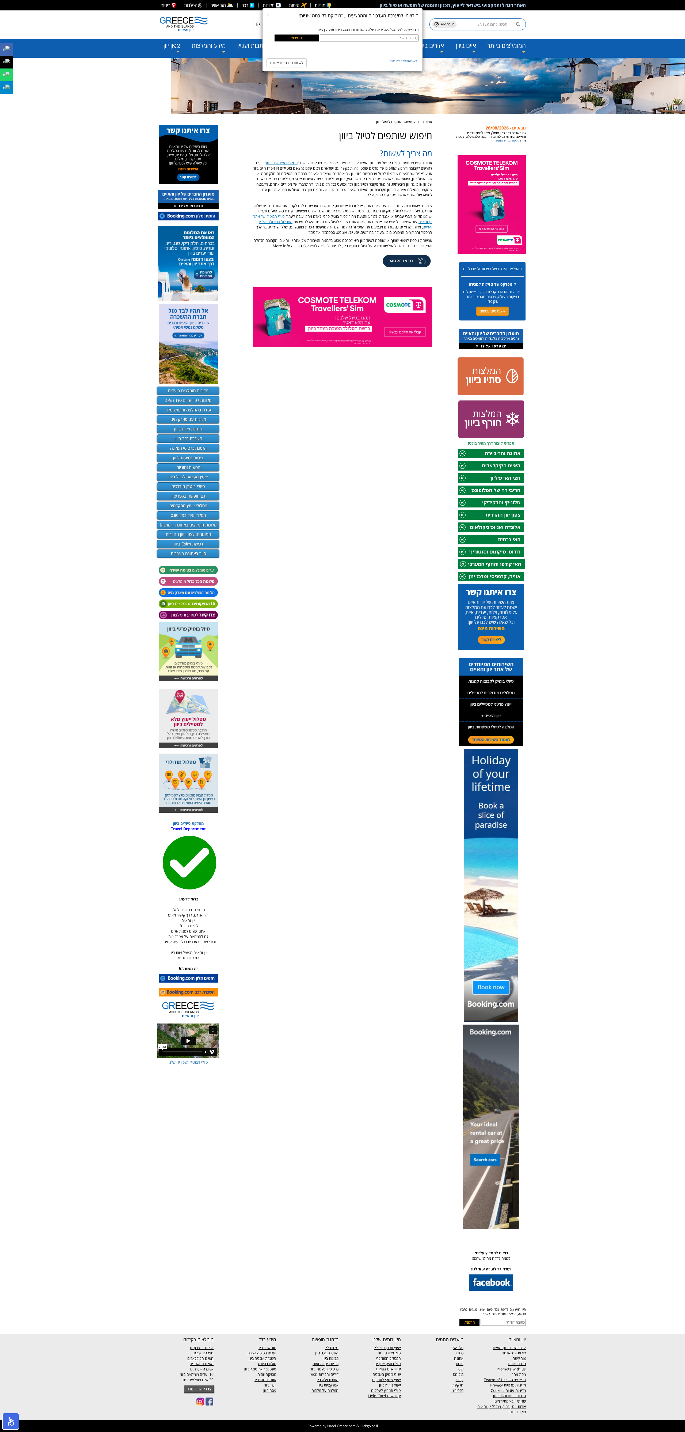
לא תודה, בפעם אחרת (286, 62)
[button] (11, 1421)
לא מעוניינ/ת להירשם (403, 61)
